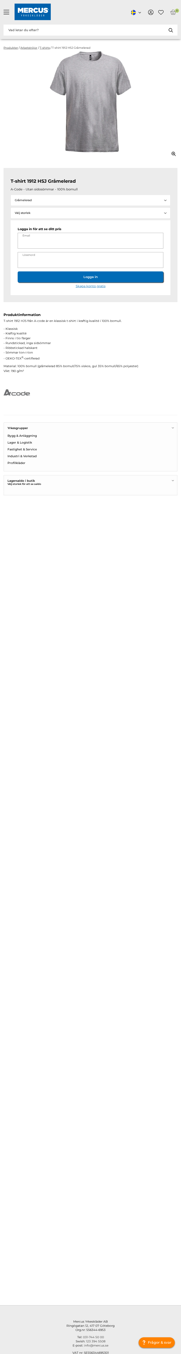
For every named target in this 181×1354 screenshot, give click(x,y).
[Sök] (170, 30)
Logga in (90, 277)
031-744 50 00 (93, 1337)
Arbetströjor (28, 47)
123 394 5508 (96, 1341)
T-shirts (45, 47)
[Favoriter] (161, 12)
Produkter (11, 47)
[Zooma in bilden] (172, 152)
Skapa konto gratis (91, 286)
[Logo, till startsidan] (33, 12)
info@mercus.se (96, 1345)
